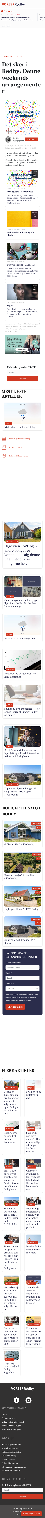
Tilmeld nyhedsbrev (31, 1514)
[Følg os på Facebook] (17, 1400)
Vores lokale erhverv (11, 1448)
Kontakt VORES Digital (12, 1425)
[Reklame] (22, 345)
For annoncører (8, 1418)
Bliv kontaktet (15, 1006)
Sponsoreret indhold (11, 1470)
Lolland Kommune (10, 1463)
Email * (9, 973)
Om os (5, 1414)
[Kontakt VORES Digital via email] (29, 1400)
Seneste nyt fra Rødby (11, 1444)
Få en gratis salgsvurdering (14, 1467)
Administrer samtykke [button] (11, 1429)
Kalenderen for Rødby (11, 1452)
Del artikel (30, 139)
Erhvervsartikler (9, 1459)
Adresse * (10, 983)
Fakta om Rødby (9, 1455)
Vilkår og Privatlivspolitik (13, 1422)
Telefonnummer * (13, 962)
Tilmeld (22, 378)
